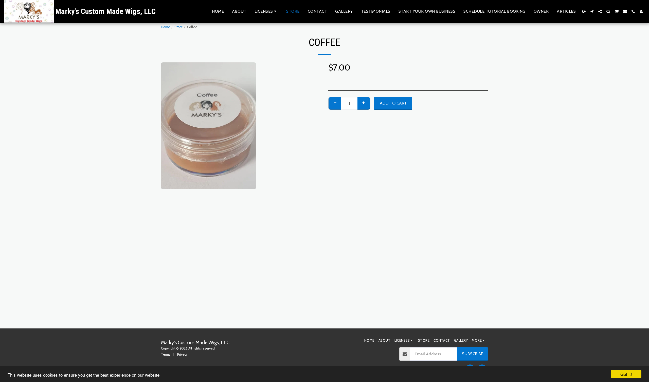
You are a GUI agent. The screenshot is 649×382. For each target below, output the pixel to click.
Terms (165, 354)
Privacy (182, 354)
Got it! (626, 374)
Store (178, 27)
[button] (266, 11)
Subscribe (472, 353)
